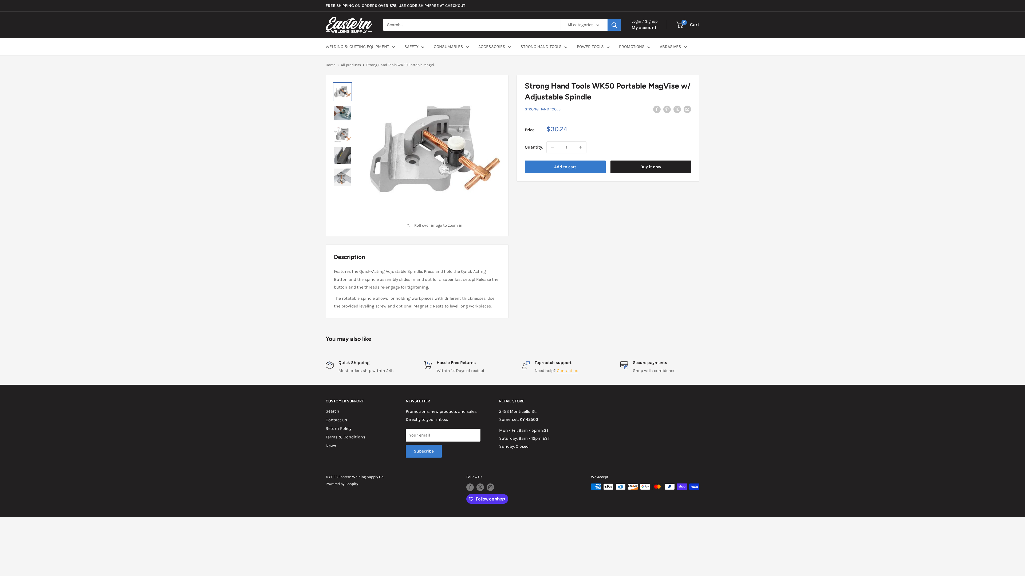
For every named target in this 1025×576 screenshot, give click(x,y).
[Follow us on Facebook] (470, 487)
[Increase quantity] (580, 147)
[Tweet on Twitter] (677, 109)
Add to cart (565, 166)
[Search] (614, 25)
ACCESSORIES (491, 46)
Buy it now (650, 166)
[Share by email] (687, 109)
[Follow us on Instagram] (490, 487)
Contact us (567, 370)
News (331, 445)
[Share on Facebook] (657, 109)
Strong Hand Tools (543, 109)
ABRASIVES (670, 46)
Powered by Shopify (342, 484)
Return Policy (338, 428)
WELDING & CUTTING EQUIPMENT (357, 46)
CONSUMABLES (448, 46)
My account (644, 27)
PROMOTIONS (632, 46)
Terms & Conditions (345, 436)
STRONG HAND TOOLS (541, 46)
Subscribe (424, 451)
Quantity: (534, 147)
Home (331, 65)
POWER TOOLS (590, 46)
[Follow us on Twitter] (480, 487)
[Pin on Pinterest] (667, 109)
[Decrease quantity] (552, 147)
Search (332, 411)
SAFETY (411, 46)
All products (351, 65)
